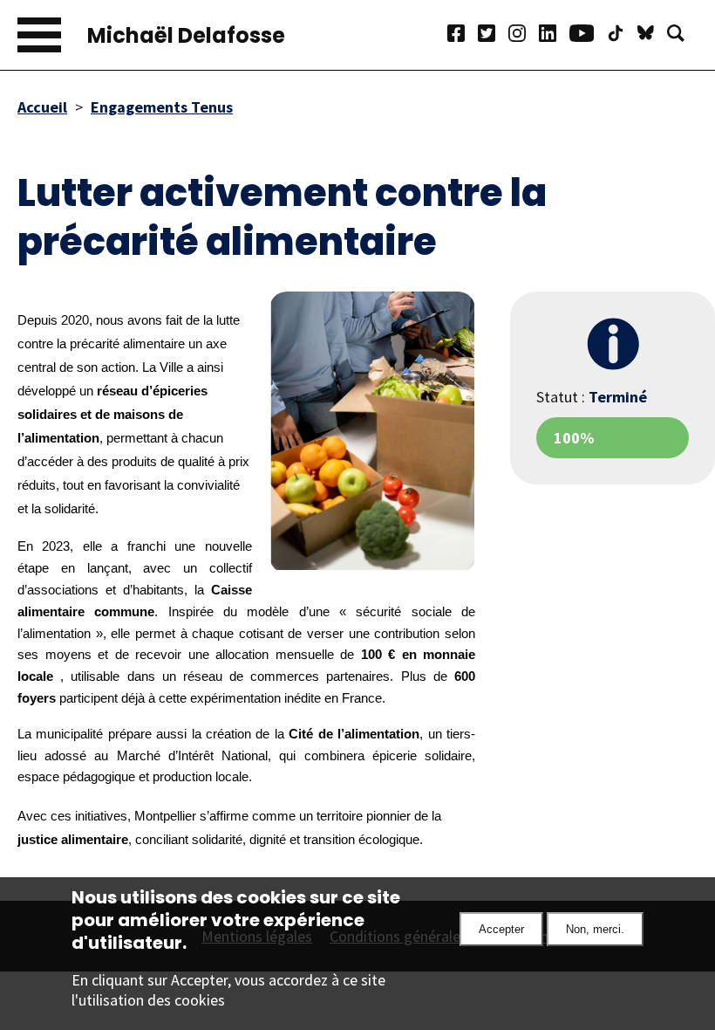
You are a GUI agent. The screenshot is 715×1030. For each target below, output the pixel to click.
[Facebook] (462, 35)
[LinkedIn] (554, 35)
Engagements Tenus (162, 107)
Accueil (42, 107)
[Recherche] (682, 35)
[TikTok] (622, 35)
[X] (493, 35)
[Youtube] (588, 35)
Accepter (501, 929)
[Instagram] (523, 35)
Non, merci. (595, 929)
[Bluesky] (652, 35)
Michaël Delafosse (186, 35)
